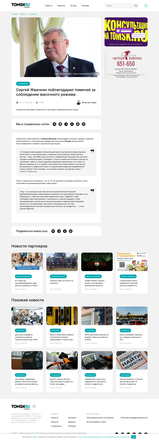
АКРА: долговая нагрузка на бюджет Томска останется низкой (96, 337)
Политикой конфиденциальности (90, 437)
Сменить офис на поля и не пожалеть (61, 282)
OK (133, 437)
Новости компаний (23, 276)
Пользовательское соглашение (100, 418)
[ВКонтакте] (54, 124)
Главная (14, 14)
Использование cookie (96, 422)
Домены (71, 422)
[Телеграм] (66, 124)
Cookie (34, 437)
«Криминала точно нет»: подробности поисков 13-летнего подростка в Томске (96, 381)
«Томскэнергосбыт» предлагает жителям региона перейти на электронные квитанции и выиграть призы (131, 283)
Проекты (61, 6)
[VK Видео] (60, 124)
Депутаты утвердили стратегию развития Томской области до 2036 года (26, 337)
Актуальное (33, 14)
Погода (73, 6)
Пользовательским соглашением (117, 437)
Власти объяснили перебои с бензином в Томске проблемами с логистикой (62, 337)
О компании (56, 426)
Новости (48, 6)
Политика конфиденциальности (134, 418)
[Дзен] (78, 124)
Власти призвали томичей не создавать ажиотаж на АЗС (131, 337)
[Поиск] (136, 5)
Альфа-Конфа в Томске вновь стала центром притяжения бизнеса (94, 283)
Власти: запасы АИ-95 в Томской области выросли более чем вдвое (61, 381)
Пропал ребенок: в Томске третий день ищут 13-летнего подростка (131, 381)
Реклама (85, 6)
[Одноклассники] (72, 124)
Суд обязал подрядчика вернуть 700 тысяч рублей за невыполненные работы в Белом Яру (27, 381)
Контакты (72, 418)
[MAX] (83, 124)
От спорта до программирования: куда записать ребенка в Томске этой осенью (26, 283)
